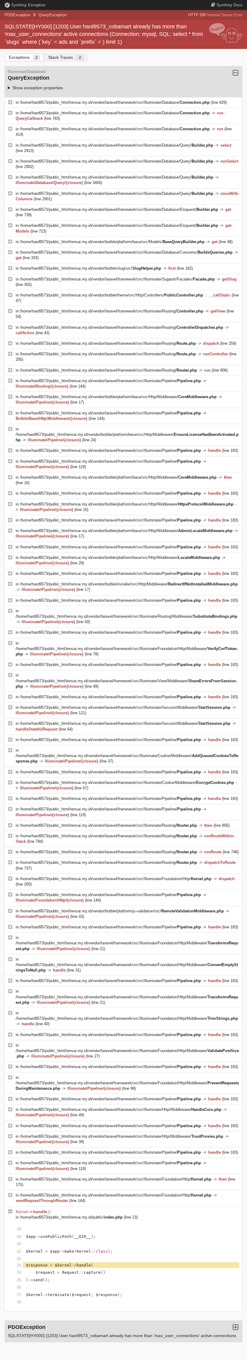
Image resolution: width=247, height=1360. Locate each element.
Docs (229, 5)
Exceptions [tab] (23, 57)
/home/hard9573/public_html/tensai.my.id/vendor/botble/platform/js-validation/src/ (122, 911)
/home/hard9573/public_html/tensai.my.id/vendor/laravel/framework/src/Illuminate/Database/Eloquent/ (119, 209)
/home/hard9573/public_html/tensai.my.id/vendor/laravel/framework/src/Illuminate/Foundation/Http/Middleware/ (127, 1018)
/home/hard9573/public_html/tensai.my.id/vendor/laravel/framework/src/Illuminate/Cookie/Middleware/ (127, 782)
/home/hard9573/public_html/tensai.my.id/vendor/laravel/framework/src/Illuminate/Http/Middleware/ (120, 1109)
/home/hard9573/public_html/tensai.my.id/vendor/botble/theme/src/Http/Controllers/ (111, 295)
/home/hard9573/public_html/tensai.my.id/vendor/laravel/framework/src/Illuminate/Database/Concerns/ (126, 252)
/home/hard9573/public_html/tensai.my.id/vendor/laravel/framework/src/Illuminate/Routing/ (111, 311)
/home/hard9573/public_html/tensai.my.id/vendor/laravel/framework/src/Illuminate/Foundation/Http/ (115, 879)
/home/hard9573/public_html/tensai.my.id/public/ (71, 1217)
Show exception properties (37, 87)
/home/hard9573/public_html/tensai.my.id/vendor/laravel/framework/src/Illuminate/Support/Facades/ (117, 279)
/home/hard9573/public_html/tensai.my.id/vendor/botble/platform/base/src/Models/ (112, 241)
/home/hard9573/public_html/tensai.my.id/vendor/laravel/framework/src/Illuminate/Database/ (115, 102)
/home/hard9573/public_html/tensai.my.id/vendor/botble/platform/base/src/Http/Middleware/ (118, 397)
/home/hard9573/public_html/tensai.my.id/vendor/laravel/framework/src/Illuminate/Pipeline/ (110, 381)
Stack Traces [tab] (64, 57)
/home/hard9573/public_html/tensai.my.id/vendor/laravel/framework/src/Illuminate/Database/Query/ (116, 145)
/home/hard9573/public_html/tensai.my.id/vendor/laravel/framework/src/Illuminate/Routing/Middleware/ (126, 616)
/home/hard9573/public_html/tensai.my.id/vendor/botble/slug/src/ (90, 268)
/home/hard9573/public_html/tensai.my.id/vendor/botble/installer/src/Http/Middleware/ (129, 584)
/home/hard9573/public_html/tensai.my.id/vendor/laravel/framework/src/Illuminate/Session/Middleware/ (125, 707)
